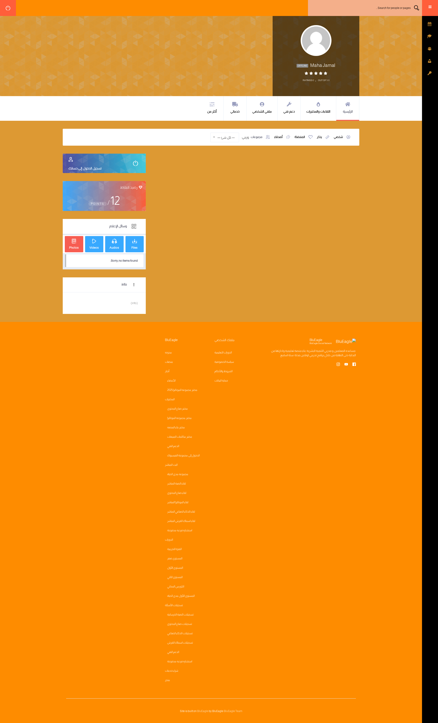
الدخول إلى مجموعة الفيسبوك (183, 455)
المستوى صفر (174, 558)
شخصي (338, 137)
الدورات (169, 539)
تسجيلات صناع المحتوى (179, 624)
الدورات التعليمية (223, 352)
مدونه (168, 352)
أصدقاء (278, 137)
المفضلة (300, 137)
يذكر (319, 137)
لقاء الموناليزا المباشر (177, 502)
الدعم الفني (173, 446)
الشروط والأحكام (223, 371)
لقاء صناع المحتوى (176, 492)
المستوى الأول (175, 567)
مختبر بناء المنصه (176, 427)
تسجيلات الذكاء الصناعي (180, 633)
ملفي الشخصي (262, 111)
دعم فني (289, 111)
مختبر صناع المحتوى (177, 408)
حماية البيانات (221, 380)
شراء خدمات (171, 670)
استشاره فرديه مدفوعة (179, 530)
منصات (169, 361)
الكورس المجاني (175, 586)
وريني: (245, 137)
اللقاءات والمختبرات (318, 111)
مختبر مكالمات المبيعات (179, 436)
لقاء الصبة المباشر (176, 483)
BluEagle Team (233, 711)
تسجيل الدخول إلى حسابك (85, 168)
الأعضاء (171, 380)
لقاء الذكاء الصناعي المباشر (181, 511)
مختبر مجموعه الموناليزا (179, 418)
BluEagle (202, 711)
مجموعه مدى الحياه (177, 474)
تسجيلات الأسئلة (174, 605)
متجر (167, 680)
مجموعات (256, 137)
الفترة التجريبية (174, 549)
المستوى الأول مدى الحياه (181, 595)
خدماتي (235, 111)
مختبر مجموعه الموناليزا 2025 (182, 390)
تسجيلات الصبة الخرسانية (180, 614)
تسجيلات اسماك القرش (180, 642)
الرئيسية (348, 111)
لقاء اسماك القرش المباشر (181, 521)
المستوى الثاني (174, 577)
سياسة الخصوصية (224, 361)
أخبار (167, 371)
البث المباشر (171, 464)
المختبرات (170, 399)
